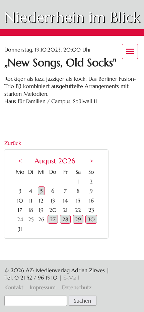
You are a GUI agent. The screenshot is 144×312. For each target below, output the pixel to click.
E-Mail (71, 277)
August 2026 (54, 161)
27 (53, 219)
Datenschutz (76, 287)
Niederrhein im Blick (72, 17)
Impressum (43, 287)
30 (91, 219)
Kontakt (13, 287)
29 (78, 219)
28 (65, 219)
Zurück (12, 143)
